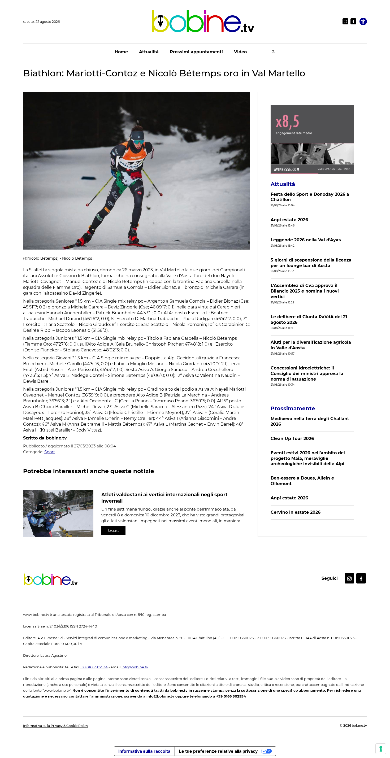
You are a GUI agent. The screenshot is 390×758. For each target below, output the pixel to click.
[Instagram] (345, 21)
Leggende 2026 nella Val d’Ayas (306, 239)
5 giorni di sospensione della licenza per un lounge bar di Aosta (311, 263)
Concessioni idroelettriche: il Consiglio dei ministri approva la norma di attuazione (307, 373)
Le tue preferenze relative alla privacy (218, 751)
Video (240, 51)
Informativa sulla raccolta (144, 751)
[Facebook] (353, 21)
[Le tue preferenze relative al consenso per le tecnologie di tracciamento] (381, 749)
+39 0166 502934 (94, 667)
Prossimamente (293, 408)
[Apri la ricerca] (273, 52)
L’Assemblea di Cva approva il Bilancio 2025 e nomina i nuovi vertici (305, 291)
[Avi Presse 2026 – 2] (312, 139)
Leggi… (113, 530)
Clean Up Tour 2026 (292, 438)
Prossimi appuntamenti (196, 51)
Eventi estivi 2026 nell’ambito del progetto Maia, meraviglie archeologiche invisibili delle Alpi (308, 458)
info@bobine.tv (135, 667)
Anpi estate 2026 (289, 219)
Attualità (149, 51)
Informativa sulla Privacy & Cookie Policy (55, 726)
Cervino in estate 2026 (295, 512)
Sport (49, 451)
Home (121, 51)
